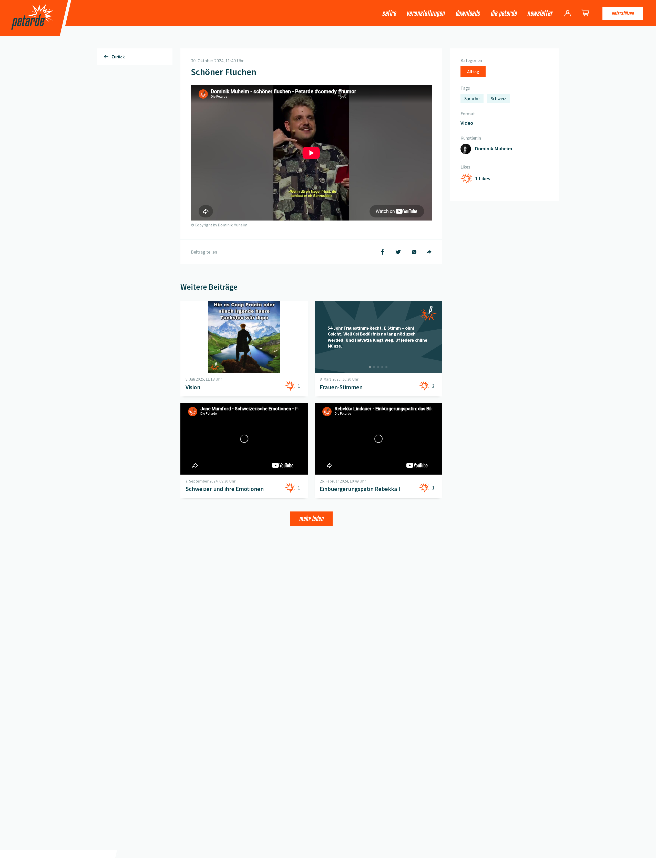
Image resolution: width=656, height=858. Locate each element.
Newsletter (540, 13)
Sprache (471, 99)
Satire (389, 13)
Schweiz (498, 99)
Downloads (467, 13)
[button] (311, 153)
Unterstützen (623, 13)
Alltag (473, 72)
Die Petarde (503, 13)
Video (466, 123)
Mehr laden (311, 518)
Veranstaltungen (425, 13)
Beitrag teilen (204, 252)
